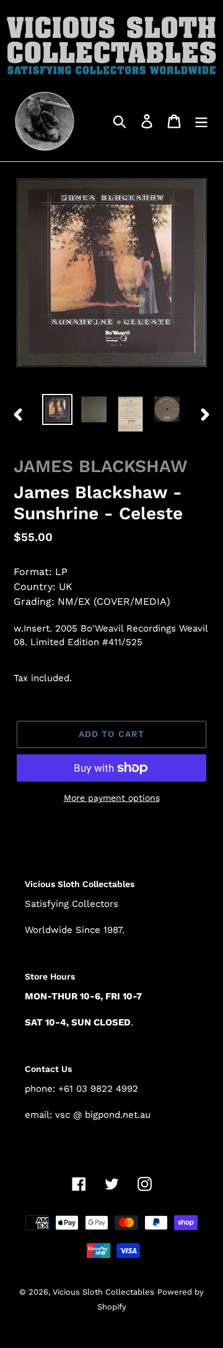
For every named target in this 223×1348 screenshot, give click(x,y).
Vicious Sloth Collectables (103, 1292)
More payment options (112, 798)
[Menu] (201, 121)
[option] (57, 409)
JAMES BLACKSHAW (101, 466)
